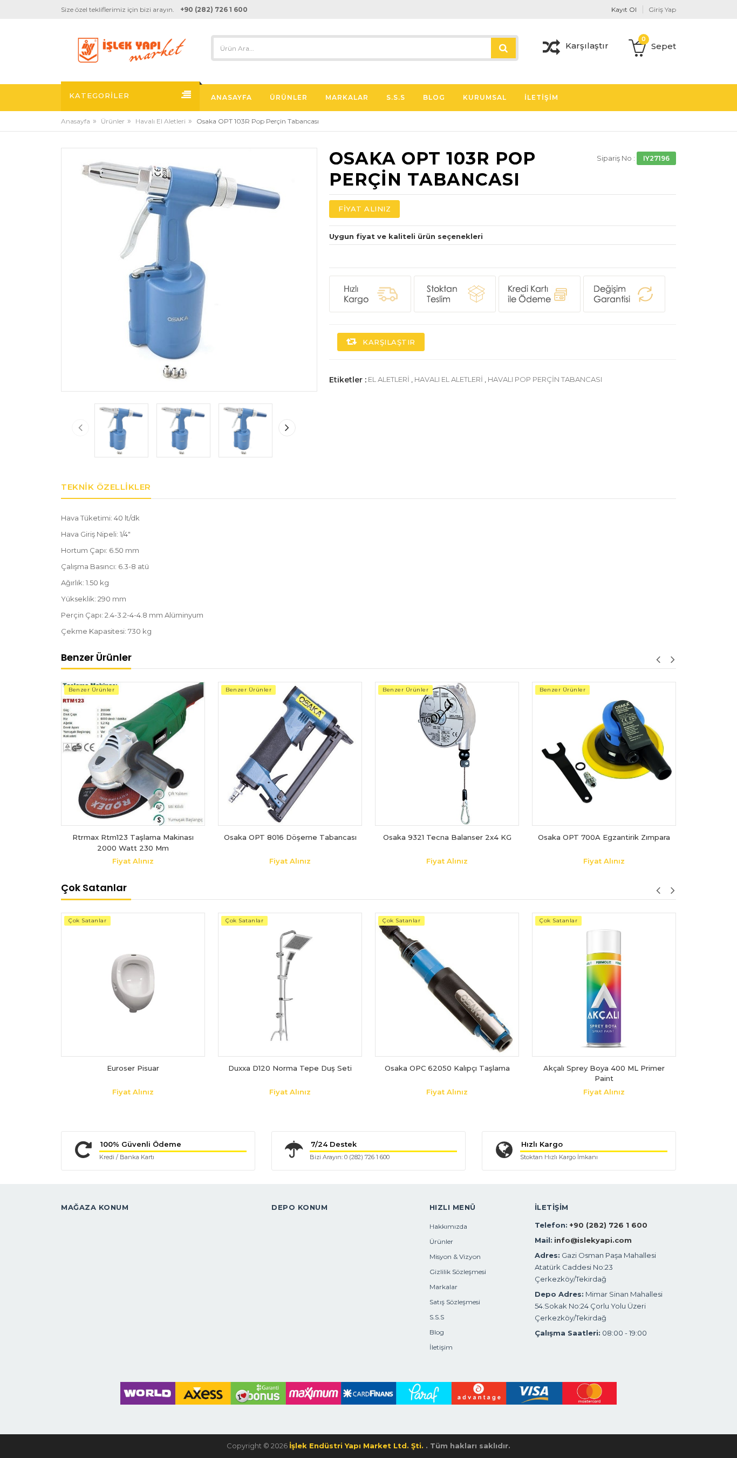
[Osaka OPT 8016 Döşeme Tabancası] (274, 753)
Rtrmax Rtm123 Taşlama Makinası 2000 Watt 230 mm (117, 842)
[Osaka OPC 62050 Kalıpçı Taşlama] (447, 984)
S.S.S (436, 1317)
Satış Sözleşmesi (454, 1302)
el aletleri (389, 379)
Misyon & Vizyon (455, 1256)
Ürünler (113, 121)
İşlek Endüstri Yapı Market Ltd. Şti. (357, 1445)
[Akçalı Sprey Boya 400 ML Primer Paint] (604, 984)
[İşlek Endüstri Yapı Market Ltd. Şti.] (132, 49)
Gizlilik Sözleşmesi (457, 1272)
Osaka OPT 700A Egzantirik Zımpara (588, 837)
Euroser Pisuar (133, 1068)
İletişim (441, 1347)
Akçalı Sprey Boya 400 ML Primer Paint (604, 1073)
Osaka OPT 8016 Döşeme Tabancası (274, 837)
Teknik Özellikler (106, 487)
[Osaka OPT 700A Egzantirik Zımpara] (588, 753)
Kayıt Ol (624, 9)
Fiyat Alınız (364, 208)
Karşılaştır (387, 342)
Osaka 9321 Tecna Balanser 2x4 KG (431, 837)
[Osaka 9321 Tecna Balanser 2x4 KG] (431, 753)
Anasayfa (75, 121)
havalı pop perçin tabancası (545, 379)
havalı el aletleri (448, 379)
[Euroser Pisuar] (133, 984)
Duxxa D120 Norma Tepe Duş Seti (290, 1068)
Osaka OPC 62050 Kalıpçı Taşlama (447, 1068)
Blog (436, 1332)
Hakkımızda (448, 1226)
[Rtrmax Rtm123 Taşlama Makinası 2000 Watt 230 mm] (117, 753)
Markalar (443, 1287)
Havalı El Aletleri (160, 121)
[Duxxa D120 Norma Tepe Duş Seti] (290, 984)
